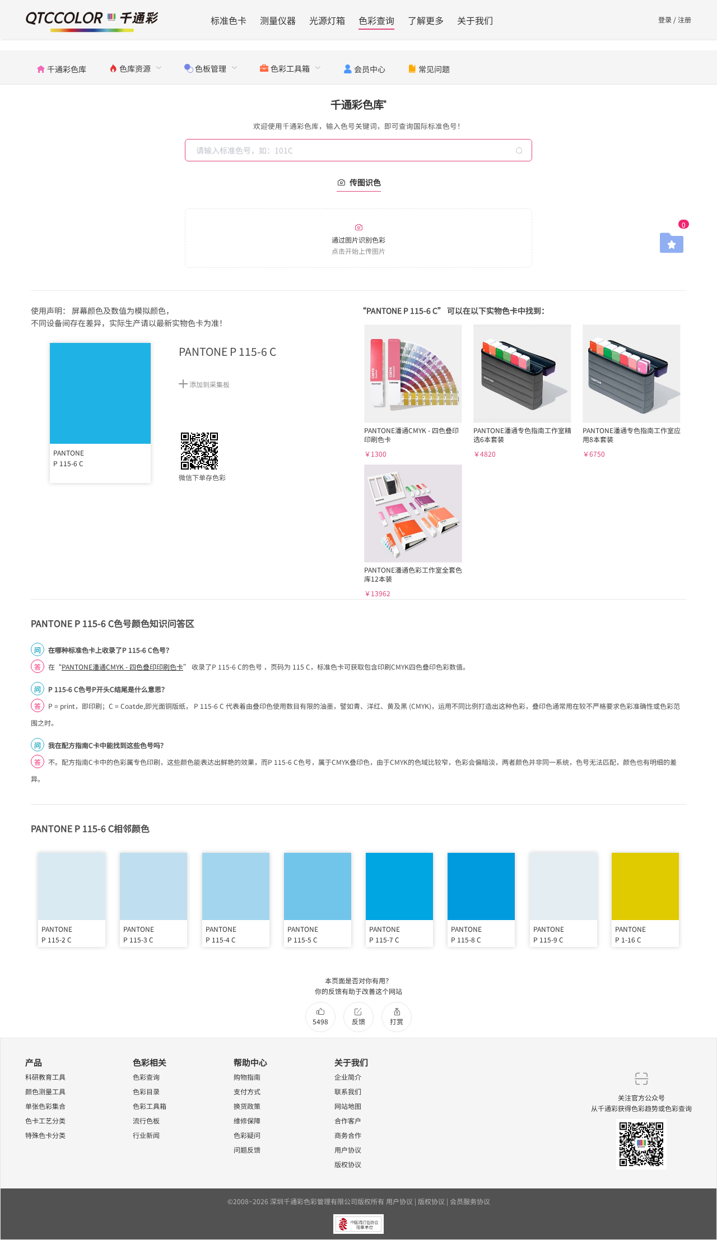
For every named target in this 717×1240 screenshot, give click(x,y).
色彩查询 (376, 20)
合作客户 (347, 1120)
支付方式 (247, 1091)
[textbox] (360, 150)
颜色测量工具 (45, 1091)
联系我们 (347, 1091)
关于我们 (475, 20)
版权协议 (347, 1164)
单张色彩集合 (45, 1106)
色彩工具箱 (149, 1106)
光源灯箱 (327, 20)
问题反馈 (247, 1149)
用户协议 (347, 1149)
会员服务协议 (470, 1201)
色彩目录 (146, 1091)
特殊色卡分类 (45, 1135)
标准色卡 (228, 20)
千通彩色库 (358, 104)
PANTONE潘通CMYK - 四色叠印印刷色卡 (122, 666)
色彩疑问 (247, 1135)
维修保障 (247, 1120)
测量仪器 (278, 20)
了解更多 (426, 20)
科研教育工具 (45, 1076)
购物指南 (247, 1076)
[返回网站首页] (92, 20)
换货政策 (247, 1106)
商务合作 (347, 1135)
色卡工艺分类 (45, 1120)
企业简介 (347, 1076)
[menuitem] (61, 67)
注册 (684, 19)
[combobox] (360, 150)
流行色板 (146, 1120)
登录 (665, 19)
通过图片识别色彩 (358, 245)
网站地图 (347, 1106)
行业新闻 (146, 1135)
